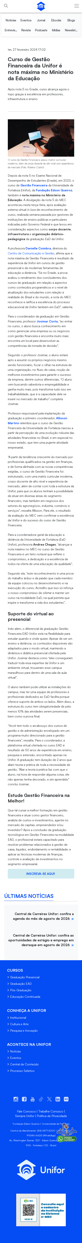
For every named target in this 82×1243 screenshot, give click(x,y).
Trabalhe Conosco (50, 1111)
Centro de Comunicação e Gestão (31, 253)
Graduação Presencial (24, 977)
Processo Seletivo (22, 1071)
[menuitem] (11, 20)
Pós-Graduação (20, 990)
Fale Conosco (26, 1111)
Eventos (15, 1058)
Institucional (18, 1017)
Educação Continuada (25, 997)
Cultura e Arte (19, 1024)
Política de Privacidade (52, 1116)
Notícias (15, 1051)
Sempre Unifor (24, 1116)
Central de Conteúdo (24, 1064)
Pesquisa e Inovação (24, 1030)
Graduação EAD (21, 984)
